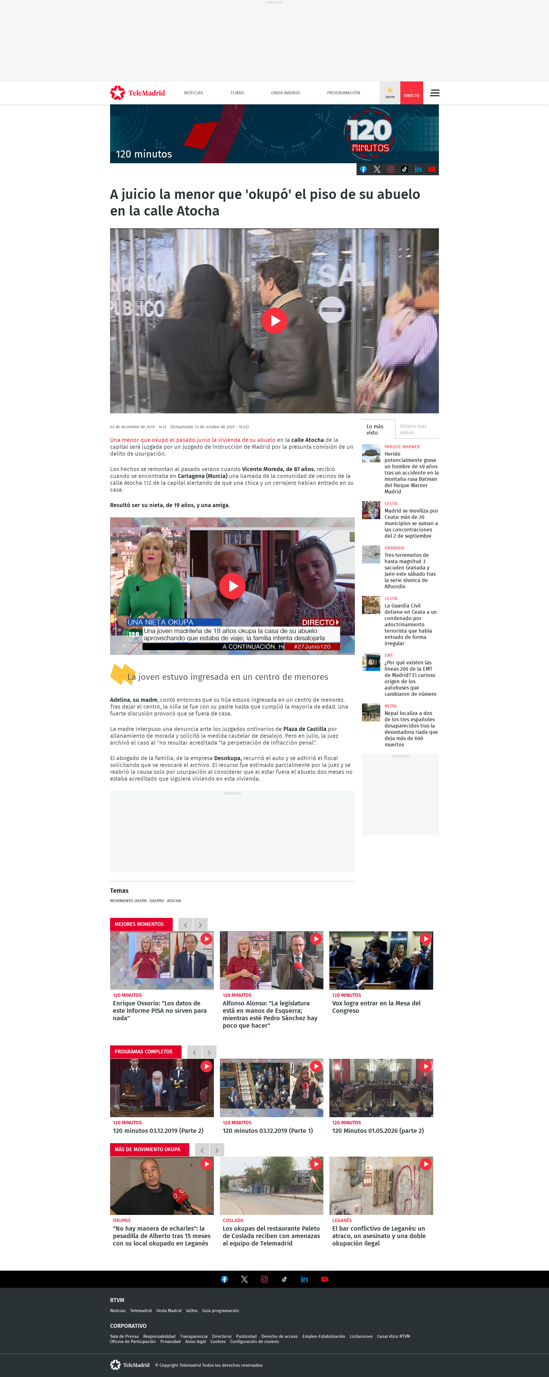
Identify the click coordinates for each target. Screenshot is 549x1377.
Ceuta (391, 503)
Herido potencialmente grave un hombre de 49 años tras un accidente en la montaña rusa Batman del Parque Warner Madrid (371, 453)
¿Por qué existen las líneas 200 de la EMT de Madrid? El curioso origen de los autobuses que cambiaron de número (371, 662)
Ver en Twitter (244, 1280)
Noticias (193, 93)
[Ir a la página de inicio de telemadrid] (137, 93)
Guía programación (220, 1311)
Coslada (233, 1220)
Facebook (363, 169)
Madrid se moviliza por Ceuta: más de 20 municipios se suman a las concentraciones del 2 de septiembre (371, 510)
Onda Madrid (285, 93)
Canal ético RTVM (393, 1336)
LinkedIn (418, 169)
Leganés (342, 1220)
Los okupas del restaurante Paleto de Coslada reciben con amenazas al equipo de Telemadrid (272, 1186)
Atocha (174, 901)
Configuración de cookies (254, 1342)
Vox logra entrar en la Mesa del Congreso (381, 960)
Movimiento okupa (128, 901)
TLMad (237, 93)
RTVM (117, 1300)
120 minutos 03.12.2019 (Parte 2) (162, 1088)
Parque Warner (402, 447)
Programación (343, 93)
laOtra (192, 1311)
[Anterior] (185, 924)
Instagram (391, 169)
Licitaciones (361, 1336)
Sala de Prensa (124, 1336)
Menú (434, 92)
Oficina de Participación (133, 1342)
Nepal (391, 706)
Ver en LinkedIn (304, 1279)
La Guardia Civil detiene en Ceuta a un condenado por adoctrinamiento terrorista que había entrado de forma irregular (371, 605)
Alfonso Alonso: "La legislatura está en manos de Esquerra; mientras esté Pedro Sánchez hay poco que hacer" (272, 960)
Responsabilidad (159, 1336)
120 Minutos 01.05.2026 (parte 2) (381, 1088)
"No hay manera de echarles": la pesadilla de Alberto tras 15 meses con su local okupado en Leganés (162, 1186)
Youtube (432, 169)
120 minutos (127, 995)
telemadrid (130, 1365)
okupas (157, 901)
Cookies (218, 1342)
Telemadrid (141, 1311)
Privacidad (170, 1342)
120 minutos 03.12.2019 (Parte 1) (272, 1088)
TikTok (404, 169)
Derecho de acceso (279, 1336)
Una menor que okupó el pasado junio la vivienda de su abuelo (193, 440)
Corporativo (128, 1326)
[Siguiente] (200, 924)
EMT (389, 655)
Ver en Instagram (264, 1279)
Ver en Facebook (224, 1280)
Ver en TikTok (284, 1280)
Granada (394, 548)
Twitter (377, 169)
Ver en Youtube (324, 1279)
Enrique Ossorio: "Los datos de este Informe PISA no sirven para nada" (162, 960)
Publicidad (246, 1336)
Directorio (222, 1336)
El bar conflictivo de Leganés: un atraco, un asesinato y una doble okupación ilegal (381, 1186)
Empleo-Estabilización (324, 1336)
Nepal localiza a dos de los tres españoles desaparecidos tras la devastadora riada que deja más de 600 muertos (371, 713)
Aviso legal (195, 1342)
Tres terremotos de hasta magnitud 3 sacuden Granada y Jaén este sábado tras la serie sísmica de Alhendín (371, 554)
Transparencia (194, 1336)
